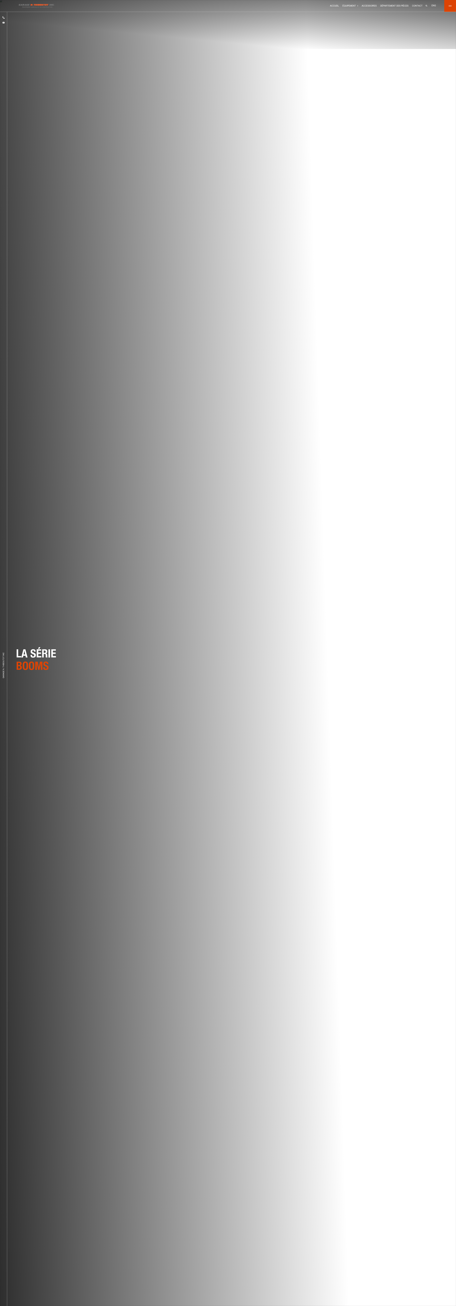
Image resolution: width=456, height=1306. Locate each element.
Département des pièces (394, 6)
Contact (417, 6)
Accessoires (369, 6)
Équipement (349, 6)
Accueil (334, 6)
